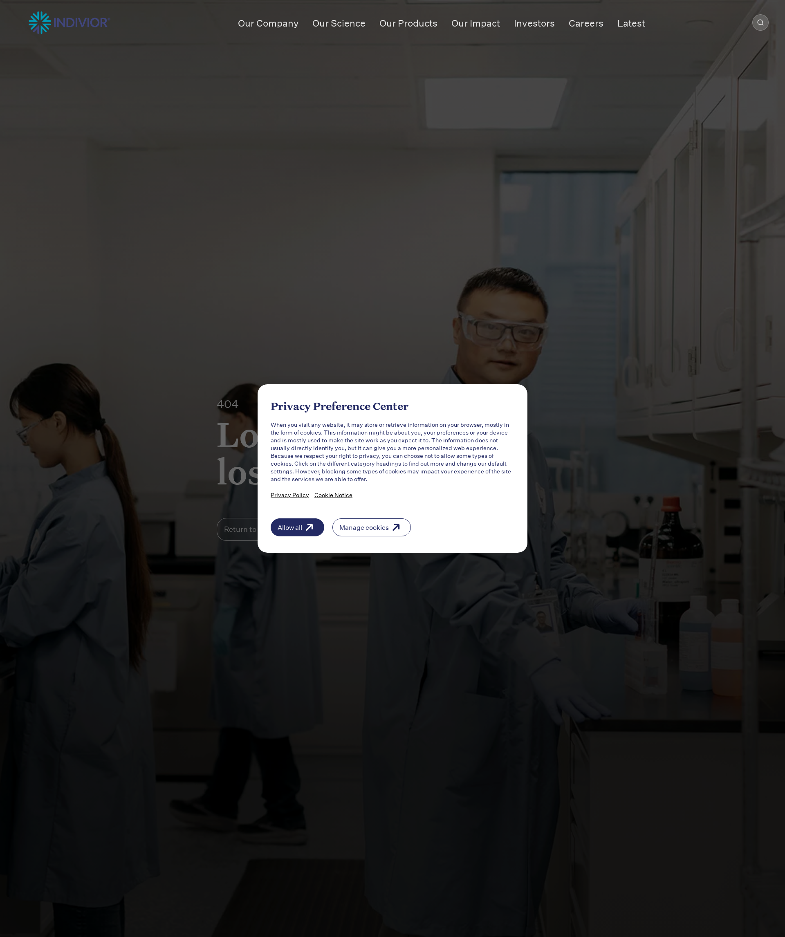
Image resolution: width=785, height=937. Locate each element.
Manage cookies (364, 527)
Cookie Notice (333, 495)
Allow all (290, 527)
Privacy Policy (290, 495)
